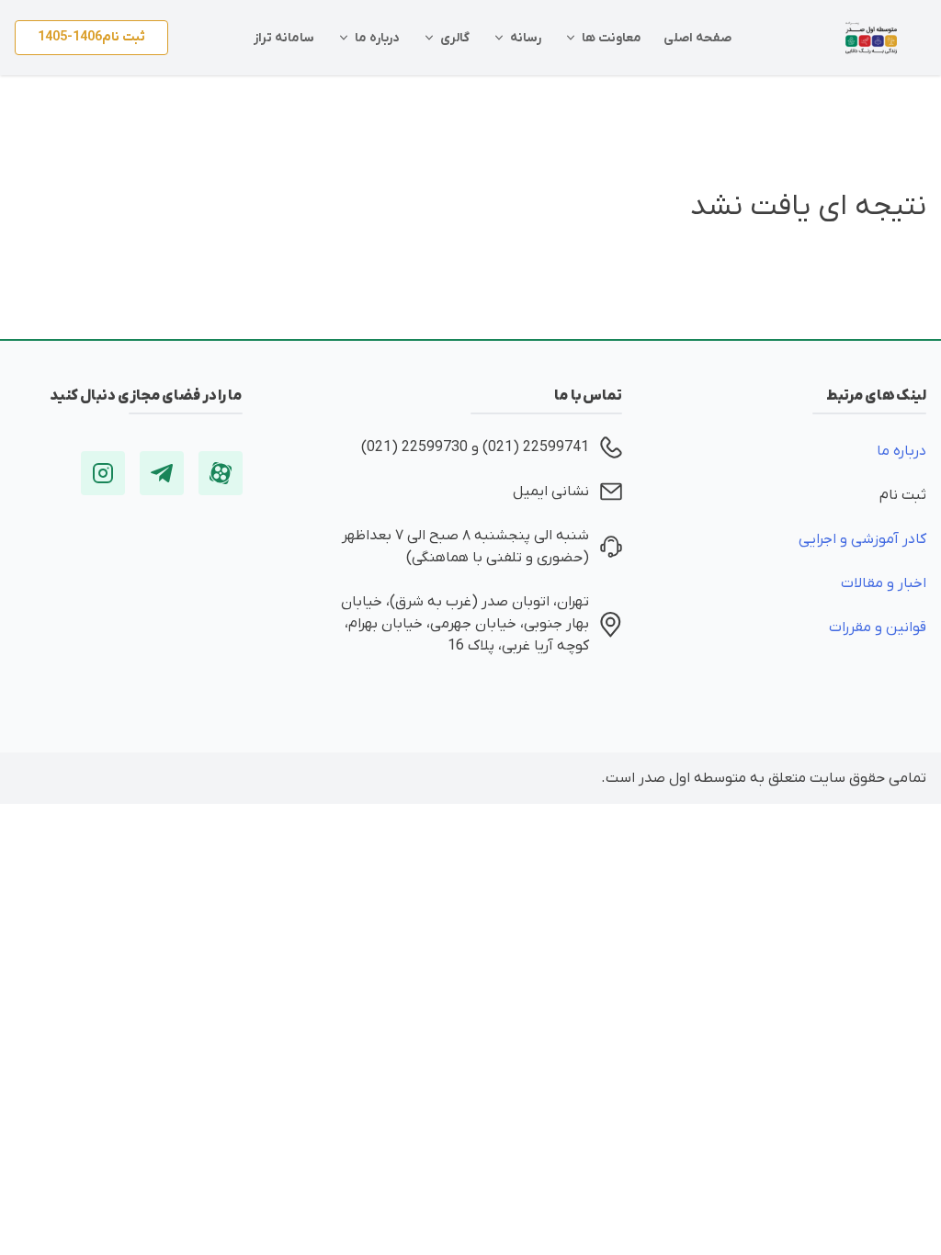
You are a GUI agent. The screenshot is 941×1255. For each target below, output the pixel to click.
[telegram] (162, 473)
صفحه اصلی (697, 38)
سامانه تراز (284, 38)
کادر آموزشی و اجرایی (862, 539)
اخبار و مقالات (883, 583)
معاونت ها (611, 38)
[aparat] (220, 473)
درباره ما (901, 451)
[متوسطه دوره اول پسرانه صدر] (871, 38)
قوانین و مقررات (877, 627)
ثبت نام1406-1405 (91, 37)
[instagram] (103, 473)
